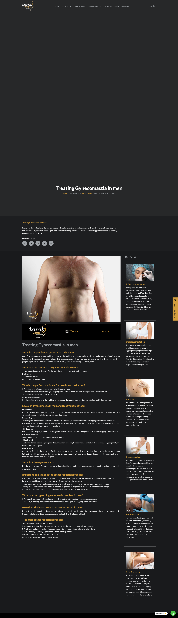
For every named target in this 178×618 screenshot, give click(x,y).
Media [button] (116, 6)
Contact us (125, 6)
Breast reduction (133, 457)
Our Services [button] (80, 6)
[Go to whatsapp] (173, 613)
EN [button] (151, 6)
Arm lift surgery (133, 572)
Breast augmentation (135, 342)
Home (57, 6)
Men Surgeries (87, 193)
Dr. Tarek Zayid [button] (67, 6)
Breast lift (130, 399)
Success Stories (106, 6)
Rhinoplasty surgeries (135, 284)
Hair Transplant (132, 514)
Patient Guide (93, 6)
